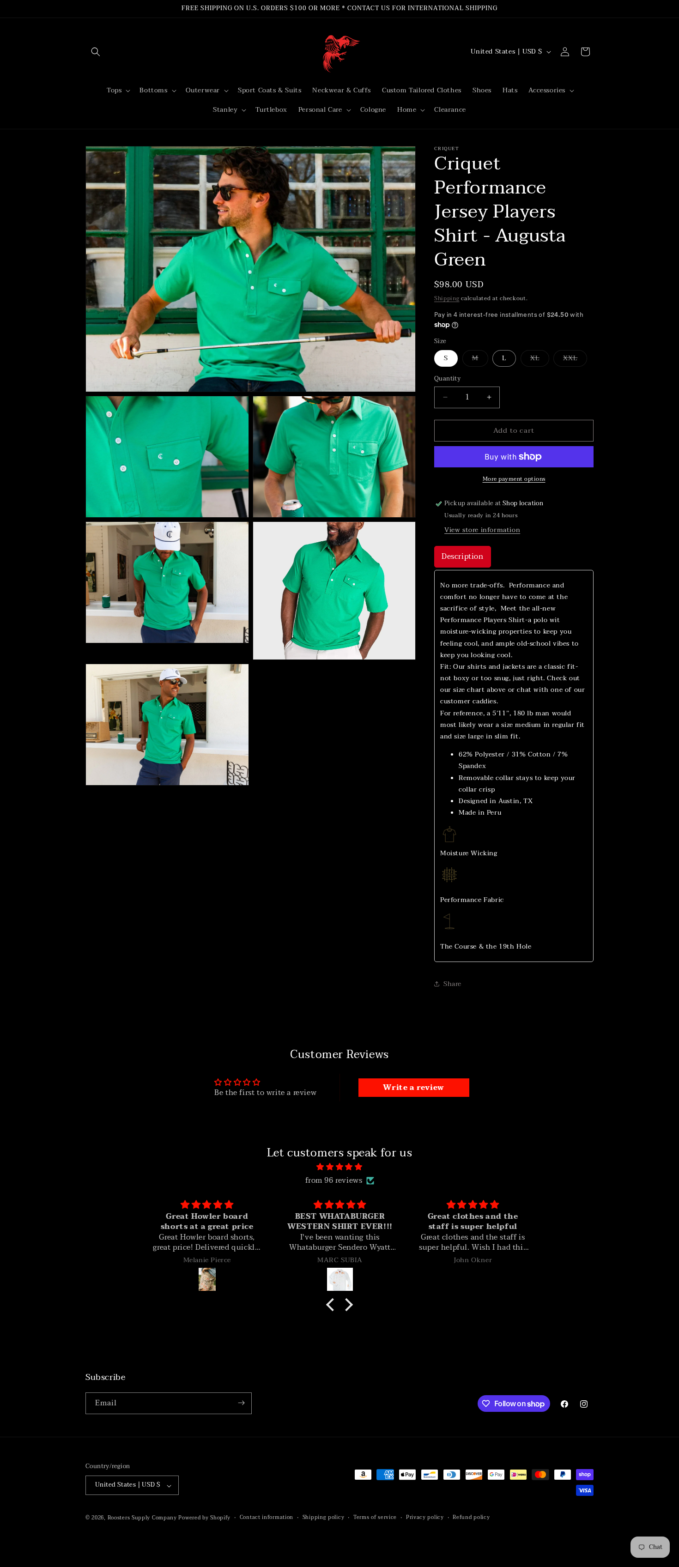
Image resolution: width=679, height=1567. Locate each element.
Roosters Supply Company (142, 1518)
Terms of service (375, 1518)
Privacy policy (425, 1518)
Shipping (447, 298)
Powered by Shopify (204, 1518)
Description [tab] (463, 556)
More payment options (514, 479)
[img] (339, 1167)
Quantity (447, 379)
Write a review (413, 1087)
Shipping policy (324, 1518)
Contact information (266, 1518)
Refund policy (471, 1518)
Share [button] (452, 984)
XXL (575, 359)
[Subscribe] (241, 1403)
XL (539, 359)
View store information (482, 530)
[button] (95, 52)
